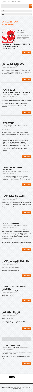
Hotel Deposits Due (13, 64)
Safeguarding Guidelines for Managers (16, 45)
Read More (27, 53)
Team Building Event (13, 196)
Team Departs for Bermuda (12, 169)
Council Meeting (11, 312)
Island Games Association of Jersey (19, 387)
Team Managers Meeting (15, 261)
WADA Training (10, 224)
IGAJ (24, 31)
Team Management (11, 67)
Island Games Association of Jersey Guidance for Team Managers (24, 37)
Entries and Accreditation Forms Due (16, 91)
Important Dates (25, 347)
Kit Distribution (11, 346)
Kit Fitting (8, 123)
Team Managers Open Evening (14, 288)
